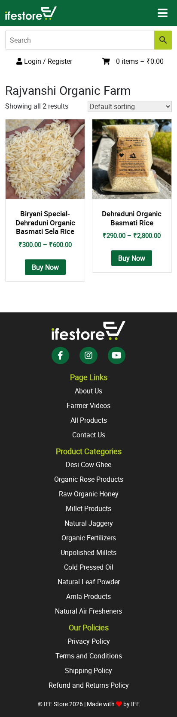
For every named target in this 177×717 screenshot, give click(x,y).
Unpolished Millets (88, 552)
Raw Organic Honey (89, 494)
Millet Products (88, 508)
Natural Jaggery (88, 523)
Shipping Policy (88, 670)
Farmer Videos (88, 405)
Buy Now (45, 267)
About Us (88, 391)
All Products (88, 420)
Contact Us (88, 435)
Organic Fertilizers (88, 537)
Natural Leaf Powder (89, 581)
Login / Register (47, 61)
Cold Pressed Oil (88, 567)
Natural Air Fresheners (88, 611)
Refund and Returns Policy (89, 685)
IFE (135, 704)
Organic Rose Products (88, 479)
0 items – (140, 61)
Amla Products (88, 596)
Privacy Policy (88, 641)
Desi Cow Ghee (88, 464)
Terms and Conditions (88, 656)
